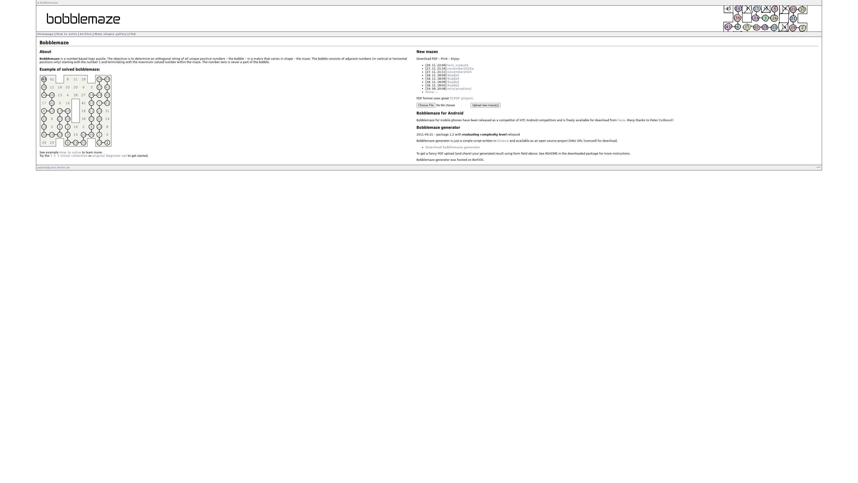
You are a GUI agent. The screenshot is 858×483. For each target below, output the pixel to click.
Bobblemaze (49, 2)
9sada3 (453, 82)
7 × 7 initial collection (69, 155)
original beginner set (109, 155)
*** (819, 167)
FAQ (132, 34)
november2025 (459, 72)
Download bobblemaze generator (452, 147)
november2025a (460, 68)
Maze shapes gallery (111, 34)
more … (431, 92)
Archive (86, 34)
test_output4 (457, 65)
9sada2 (453, 85)
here (621, 120)
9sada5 (453, 75)
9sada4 (453, 78)
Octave (503, 140)
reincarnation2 (459, 88)
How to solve (66, 34)
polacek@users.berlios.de (53, 167)
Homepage (45, 34)
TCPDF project (461, 98)
